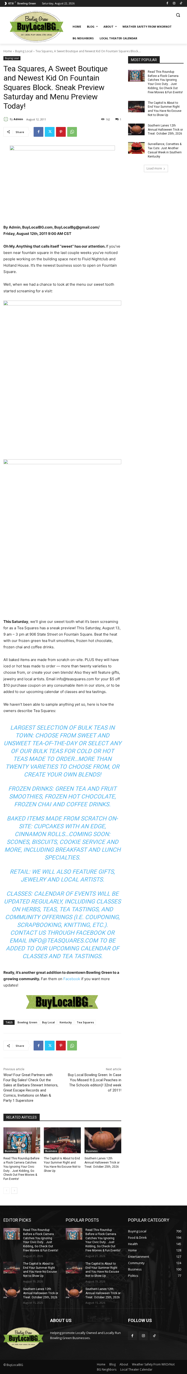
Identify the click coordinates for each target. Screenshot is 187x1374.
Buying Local (23, 51)
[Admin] (6, 119)
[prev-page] (6, 1190)
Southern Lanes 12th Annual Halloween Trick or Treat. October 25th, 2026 (102, 1162)
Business (11, 1151)
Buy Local (48, 1022)
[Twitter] (50, 132)
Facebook (71, 978)
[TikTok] (181, 3)
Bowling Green (27, 1022)
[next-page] (14, 1190)
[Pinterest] (61, 132)
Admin (18, 119)
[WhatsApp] (72, 132)
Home (7, 51)
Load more (154, 168)
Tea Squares (85, 1022)
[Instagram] (174, 3)
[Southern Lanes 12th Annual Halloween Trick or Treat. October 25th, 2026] (102, 1140)
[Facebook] (167, 3)
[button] (178, 15)
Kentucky (66, 1022)
